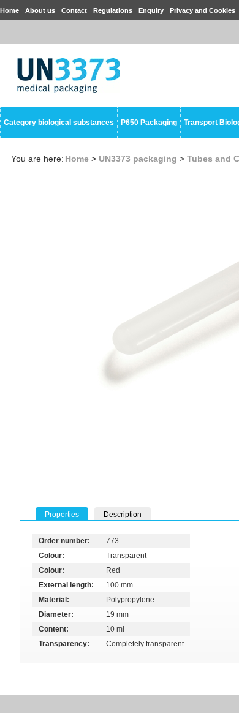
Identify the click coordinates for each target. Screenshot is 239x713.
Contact (74, 10)
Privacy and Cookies (202, 10)
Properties (62, 514)
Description (123, 514)
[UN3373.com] (68, 90)
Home (9, 10)
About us (40, 10)
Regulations (112, 10)
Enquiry (151, 10)
